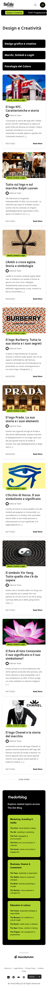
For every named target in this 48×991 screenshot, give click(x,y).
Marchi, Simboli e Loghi (16, 100)
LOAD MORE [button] (24, 779)
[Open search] (35, 4)
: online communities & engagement (22, 850)
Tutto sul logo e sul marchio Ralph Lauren (22, 186)
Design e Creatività (14, 12)
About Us (8, 968)
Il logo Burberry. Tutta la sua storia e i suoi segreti (24, 341)
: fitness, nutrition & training (24, 928)
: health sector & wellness (24, 924)
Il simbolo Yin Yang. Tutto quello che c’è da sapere (22, 576)
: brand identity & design (23, 828)
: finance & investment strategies (22, 878)
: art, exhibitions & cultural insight (22, 918)
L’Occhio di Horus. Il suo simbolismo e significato (23, 497)
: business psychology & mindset (22, 884)
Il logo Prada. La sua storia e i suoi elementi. (22, 419)
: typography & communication (19, 837)
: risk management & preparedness (22, 933)
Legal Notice (18, 968)
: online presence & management (22, 891)
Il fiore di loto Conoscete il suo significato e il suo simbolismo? (23, 654)
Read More (37, 143)
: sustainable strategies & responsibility (23, 912)
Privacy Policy (30, 968)
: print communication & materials (22, 843)
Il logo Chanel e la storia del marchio (23, 734)
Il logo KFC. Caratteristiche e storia (22, 109)
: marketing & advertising (22, 832)
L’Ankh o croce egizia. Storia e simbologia (21, 264)
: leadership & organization (23, 873)
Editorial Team (15, 115)
